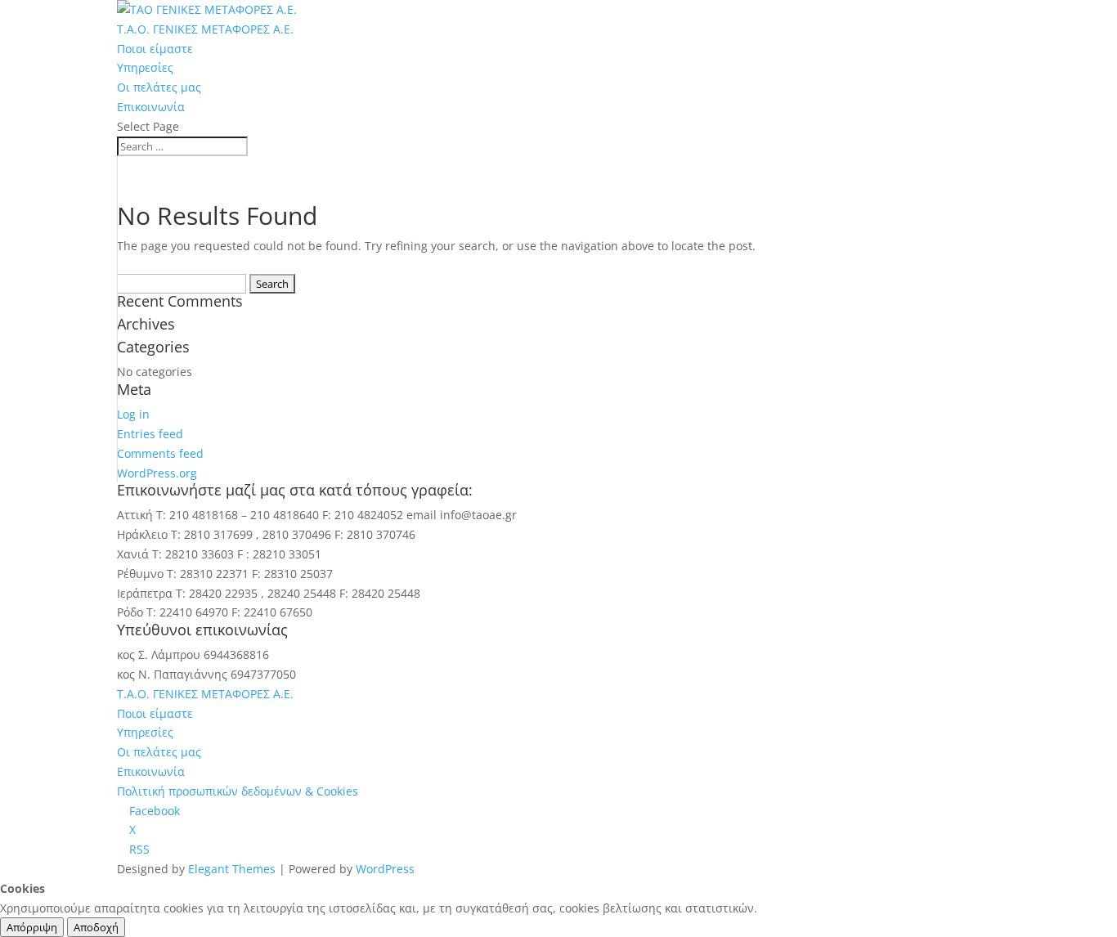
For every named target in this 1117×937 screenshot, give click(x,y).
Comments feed (160, 453)
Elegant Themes (232, 868)
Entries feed (150, 434)
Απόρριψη (32, 927)
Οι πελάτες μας (159, 87)
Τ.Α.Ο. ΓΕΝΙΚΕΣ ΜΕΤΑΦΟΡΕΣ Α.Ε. (205, 29)
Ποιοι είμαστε (155, 48)
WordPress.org (157, 473)
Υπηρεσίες (145, 67)
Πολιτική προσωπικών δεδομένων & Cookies (237, 791)
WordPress (385, 868)
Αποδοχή (96, 927)
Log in (133, 414)
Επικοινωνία (151, 106)
